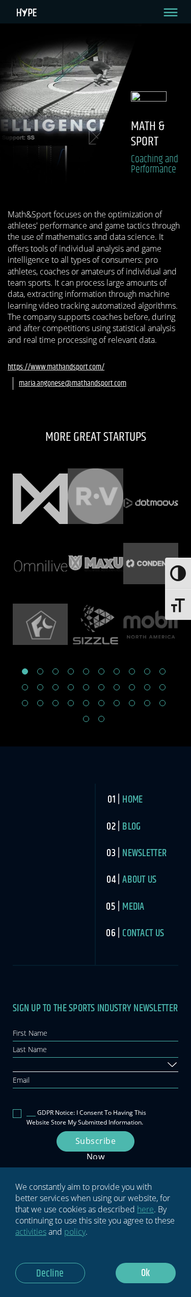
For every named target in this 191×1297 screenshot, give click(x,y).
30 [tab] (162, 703)
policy (75, 1231)
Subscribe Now (95, 1143)
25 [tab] (86, 703)
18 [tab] (132, 687)
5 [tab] (86, 671)
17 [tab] (117, 687)
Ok (145, 1273)
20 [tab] (162, 687)
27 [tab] (117, 703)
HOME (132, 800)
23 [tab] (55, 703)
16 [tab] (101, 687)
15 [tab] (86, 687)
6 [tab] (101, 671)
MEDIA (133, 907)
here (145, 1209)
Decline (50, 1274)
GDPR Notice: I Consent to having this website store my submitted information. (86, 1117)
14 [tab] (71, 687)
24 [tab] (71, 703)
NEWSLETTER (144, 853)
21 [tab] (25, 703)
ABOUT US (139, 880)
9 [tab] (147, 671)
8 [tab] (132, 671)
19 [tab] (147, 687)
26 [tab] (101, 703)
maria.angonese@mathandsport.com (72, 383)
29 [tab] (147, 703)
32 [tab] (101, 719)
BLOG (131, 827)
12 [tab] (40, 687)
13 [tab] (55, 687)
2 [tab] (40, 671)
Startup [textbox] (26, 1063)
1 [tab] (25, 671)
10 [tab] (162, 671)
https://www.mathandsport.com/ (56, 367)
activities (30, 1231)
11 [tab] (25, 687)
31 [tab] (86, 719)
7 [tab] (117, 671)
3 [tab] (55, 671)
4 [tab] (71, 671)
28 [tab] (132, 703)
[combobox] (95, 1065)
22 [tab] (40, 703)
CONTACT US (143, 933)
